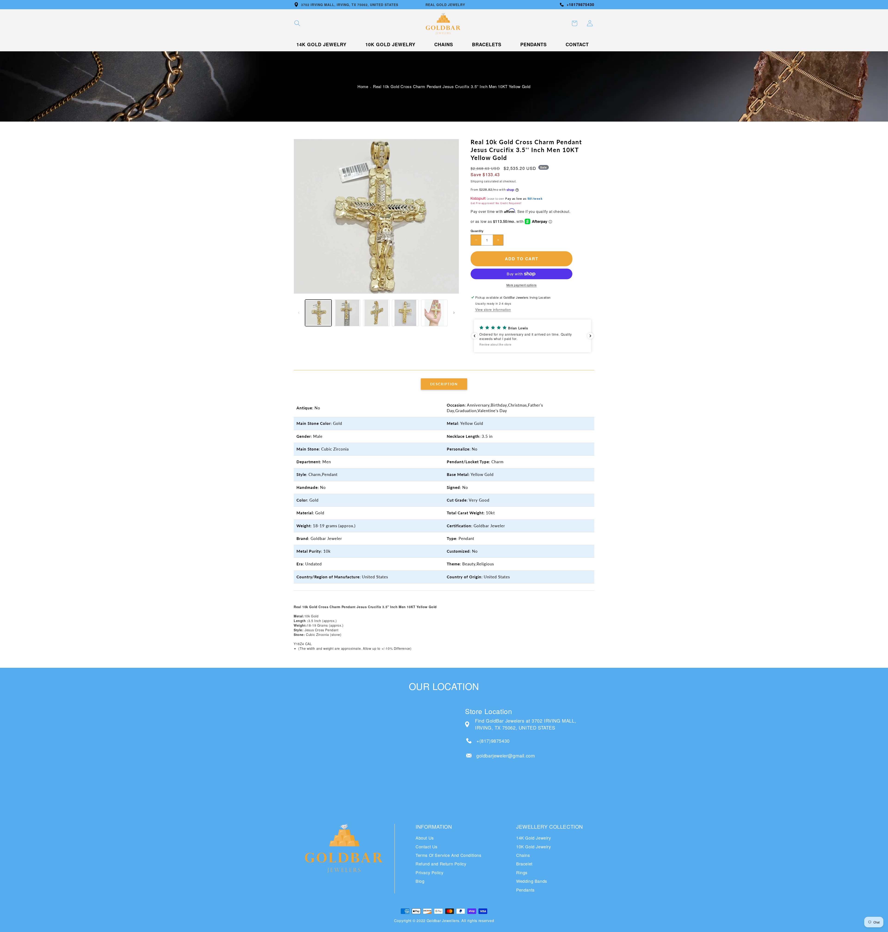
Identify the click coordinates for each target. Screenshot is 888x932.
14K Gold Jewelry (533, 838)
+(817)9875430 (493, 740)
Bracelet (524, 864)
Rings (521, 872)
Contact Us (427, 846)
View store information (493, 309)
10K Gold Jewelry (533, 846)
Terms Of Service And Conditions (448, 855)
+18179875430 (580, 4)
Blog (420, 881)
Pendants (525, 890)
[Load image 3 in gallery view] (376, 313)
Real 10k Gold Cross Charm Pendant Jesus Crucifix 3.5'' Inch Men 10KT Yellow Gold (451, 86)
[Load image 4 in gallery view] (405, 313)
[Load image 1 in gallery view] (318, 313)
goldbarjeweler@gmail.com (505, 755)
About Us (425, 838)
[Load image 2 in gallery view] (347, 313)
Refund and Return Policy (441, 864)
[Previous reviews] (475, 336)
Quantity (477, 231)
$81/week (535, 198)
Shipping (477, 181)
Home (363, 86)
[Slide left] (299, 313)
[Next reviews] (590, 336)
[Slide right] (454, 313)
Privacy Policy (429, 872)
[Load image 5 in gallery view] (434, 313)
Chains (523, 855)
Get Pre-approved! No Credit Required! (496, 203)
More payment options (521, 285)
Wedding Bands (531, 881)
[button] (297, 23)
